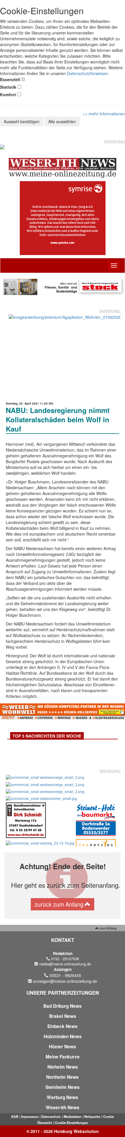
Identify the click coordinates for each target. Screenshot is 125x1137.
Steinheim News (62, 1087)
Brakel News (62, 1016)
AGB (14, 1116)
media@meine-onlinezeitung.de (65, 964)
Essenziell (10, 79)
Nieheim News (62, 1067)
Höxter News (62, 1046)
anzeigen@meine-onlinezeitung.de (65, 981)
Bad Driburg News (62, 1006)
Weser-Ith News (62, 1107)
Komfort (8, 94)
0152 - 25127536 (65, 958)
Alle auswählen (62, 121)
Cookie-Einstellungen (71, 1122)
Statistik (8, 87)
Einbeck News (62, 1026)
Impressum (29, 1116)
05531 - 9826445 (65, 975)
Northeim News (62, 1077)
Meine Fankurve (63, 1057)
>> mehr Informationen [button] (104, 114)
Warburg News (62, 1097)
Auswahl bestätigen (22, 121)
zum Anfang (107, 928)
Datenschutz (51, 1116)
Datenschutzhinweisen (87, 73)
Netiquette (92, 1116)
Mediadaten (72, 1116)
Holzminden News (63, 1036)
